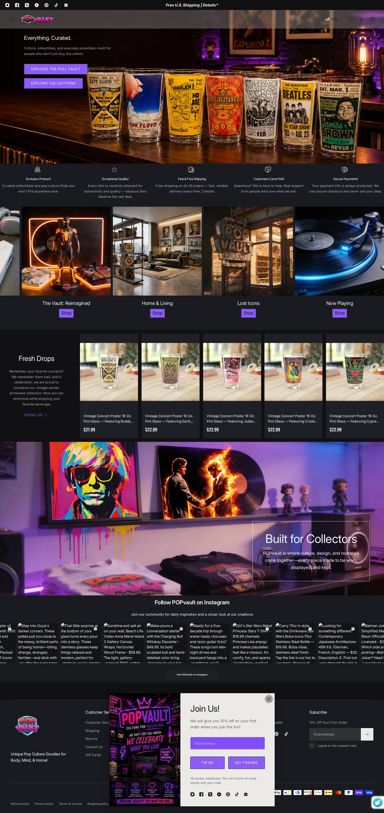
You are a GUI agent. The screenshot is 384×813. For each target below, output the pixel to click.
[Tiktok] (56, 5)
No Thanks (246, 763)
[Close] (269, 699)
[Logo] (37, 19)
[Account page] (361, 19)
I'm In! (208, 763)
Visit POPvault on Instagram (192, 674)
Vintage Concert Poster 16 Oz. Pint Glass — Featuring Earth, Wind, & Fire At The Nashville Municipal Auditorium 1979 (169, 419)
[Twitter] (27, 5)
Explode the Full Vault (55, 69)
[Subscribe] (367, 734)
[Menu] (11, 19)
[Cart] (372, 19)
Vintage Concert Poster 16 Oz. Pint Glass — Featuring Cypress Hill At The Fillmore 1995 (355, 419)
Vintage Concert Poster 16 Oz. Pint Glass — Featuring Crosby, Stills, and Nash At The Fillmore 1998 (293, 419)
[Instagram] (7, 5)
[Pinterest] (46, 5)
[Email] (66, 5)
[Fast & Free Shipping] (192, 183)
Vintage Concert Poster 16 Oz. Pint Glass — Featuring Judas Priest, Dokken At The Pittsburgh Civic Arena (231, 419)
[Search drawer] (351, 19)
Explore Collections (53, 83)
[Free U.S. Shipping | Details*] (192, 5)
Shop (96, 313)
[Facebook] (17, 5)
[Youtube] (37, 5)
